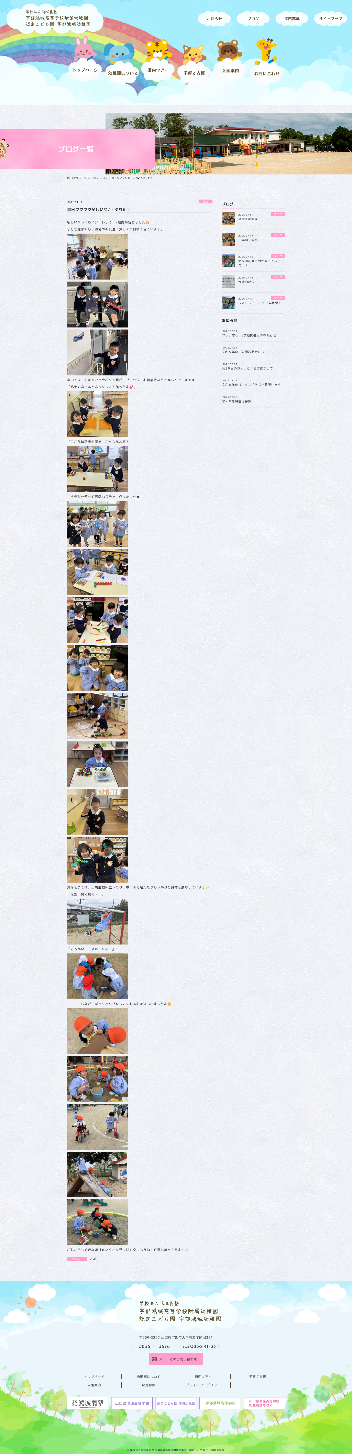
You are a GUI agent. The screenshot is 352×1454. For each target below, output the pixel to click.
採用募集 (149, 1385)
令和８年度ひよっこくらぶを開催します (251, 385)
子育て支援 (257, 1376)
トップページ (94, 1376)
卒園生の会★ (248, 219)
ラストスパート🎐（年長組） (260, 303)
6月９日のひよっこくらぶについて (247, 368)
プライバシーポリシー (203, 1385)
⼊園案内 (94, 1385)
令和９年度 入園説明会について (246, 352)
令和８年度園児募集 (236, 401)
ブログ (205, 201)
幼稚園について (148, 1376)
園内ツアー (203, 1376)
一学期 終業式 (249, 240)
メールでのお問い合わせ (178, 1359)
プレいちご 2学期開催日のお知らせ (249, 335)
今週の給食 (246, 282)
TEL (150, 1347)
